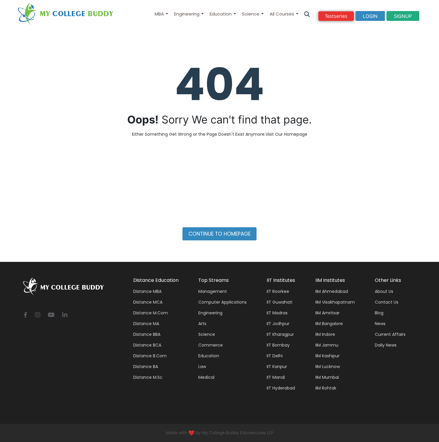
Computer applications (222, 302)
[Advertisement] (219, 186)
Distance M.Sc (147, 377)
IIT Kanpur (277, 367)
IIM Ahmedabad (331, 291)
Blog (379, 313)
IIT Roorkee (278, 291)
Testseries (336, 16)
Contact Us (386, 302)
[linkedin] (64, 315)
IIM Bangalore (329, 324)
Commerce (210, 345)
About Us (384, 291)
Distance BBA (146, 334)
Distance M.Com (150, 313)
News (380, 324)
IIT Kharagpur (280, 334)
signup (403, 16)
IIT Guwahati (279, 302)
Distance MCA (147, 302)
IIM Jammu (326, 345)
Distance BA (145, 367)
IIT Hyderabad (281, 388)
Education (221, 14)
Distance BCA (147, 345)
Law (202, 367)
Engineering (186, 14)
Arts (202, 324)
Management (212, 291)
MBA (159, 14)
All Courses (282, 14)
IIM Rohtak (325, 388)
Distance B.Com (150, 356)
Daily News (386, 345)
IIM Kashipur (327, 356)
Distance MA (146, 324)
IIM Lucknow (327, 367)
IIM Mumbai (327, 377)
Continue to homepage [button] (219, 233)
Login (370, 16)
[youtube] (51, 315)
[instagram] (37, 315)
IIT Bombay (278, 345)
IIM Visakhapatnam (335, 302)
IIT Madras (277, 313)
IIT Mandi (276, 377)
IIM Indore (325, 334)
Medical (206, 377)
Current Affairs (390, 334)
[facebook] (25, 315)
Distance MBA (147, 291)
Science (251, 14)
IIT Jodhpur (278, 324)
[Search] (307, 14)
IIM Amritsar (327, 313)
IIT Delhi (275, 356)
